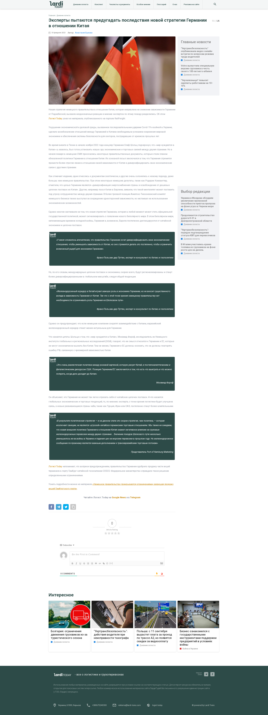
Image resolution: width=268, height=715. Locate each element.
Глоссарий (161, 4)
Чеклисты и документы (119, 4)
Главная (52, 15)
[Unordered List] (92, 563)
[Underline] (80, 563)
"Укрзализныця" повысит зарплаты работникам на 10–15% (197, 83)
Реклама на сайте (191, 4)
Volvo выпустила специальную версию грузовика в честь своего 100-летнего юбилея (197, 68)
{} (107, 563)
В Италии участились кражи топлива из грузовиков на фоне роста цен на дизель (198, 247)
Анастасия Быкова (83, 33)
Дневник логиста (80, 4)
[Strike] (84, 563)
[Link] (104, 563)
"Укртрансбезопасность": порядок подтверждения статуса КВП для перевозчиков (198, 233)
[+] (111, 563)
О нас (175, 4)
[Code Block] (100, 563)
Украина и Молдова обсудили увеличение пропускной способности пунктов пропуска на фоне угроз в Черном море (198, 202)
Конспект (99, 4)
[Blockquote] (96, 563)
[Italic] (76, 563)
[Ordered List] (88, 563)
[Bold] (72, 563)
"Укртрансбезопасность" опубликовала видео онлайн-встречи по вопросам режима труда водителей (197, 52)
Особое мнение (143, 4)
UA (218, 21)
